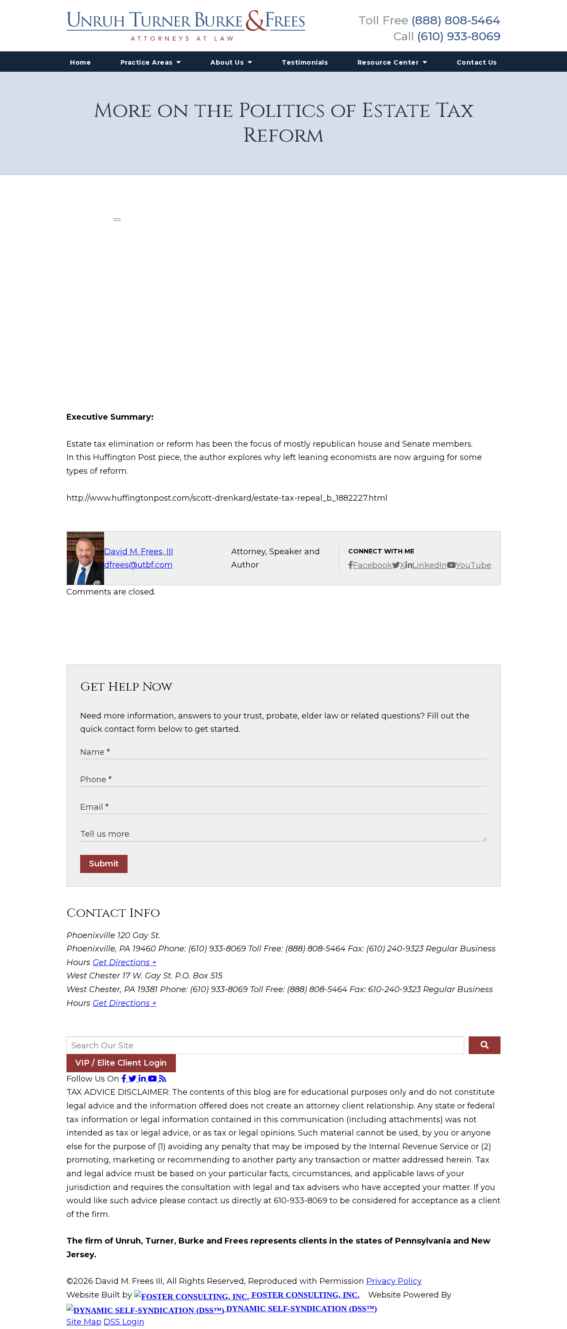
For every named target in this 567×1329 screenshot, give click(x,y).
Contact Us (477, 62)
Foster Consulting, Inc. (304, 1294)
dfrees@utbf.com (138, 565)
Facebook (372, 565)
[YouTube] (153, 1079)
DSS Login (124, 1322)
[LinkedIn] (143, 1079)
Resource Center (389, 62)
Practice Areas (147, 62)
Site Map (83, 1322)
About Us (228, 62)
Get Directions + (124, 962)
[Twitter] (133, 1079)
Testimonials (305, 62)
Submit (104, 864)
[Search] (485, 1045)
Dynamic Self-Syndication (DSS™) (300, 1308)
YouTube (473, 565)
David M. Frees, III (138, 551)
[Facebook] (124, 1079)
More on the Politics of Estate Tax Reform (283, 123)
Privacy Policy (394, 1281)
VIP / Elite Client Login (121, 1063)
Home (80, 62)
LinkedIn (429, 565)
